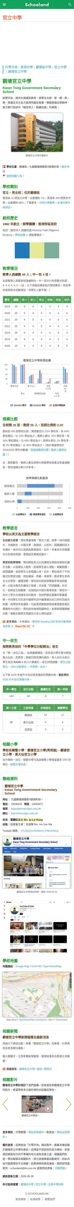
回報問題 (60, 1168)
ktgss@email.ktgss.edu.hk (26, 808)
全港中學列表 (56, 1184)
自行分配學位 (19, 666)
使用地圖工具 (14, 175)
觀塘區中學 (43, 67)
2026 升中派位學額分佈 (16, 679)
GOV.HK (36, 966)
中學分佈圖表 (47, 202)
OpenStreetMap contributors (33, 1019)
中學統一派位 (37, 666)
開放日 (48, 1068)
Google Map (22, 966)
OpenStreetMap (52, 966)
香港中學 (26, 67)
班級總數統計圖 (39, 449)
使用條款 (20, 1199)
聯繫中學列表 (18, 764)
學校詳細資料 (36, 1132)
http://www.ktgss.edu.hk (24, 813)
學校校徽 (20, 234)
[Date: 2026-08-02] (37, 1104)
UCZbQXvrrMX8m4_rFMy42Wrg (39, 830)
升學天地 (11, 67)
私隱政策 (35, 1199)
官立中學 (60, 67)
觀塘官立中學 (17, 71)
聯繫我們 (50, 1199)
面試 (39, 1068)
